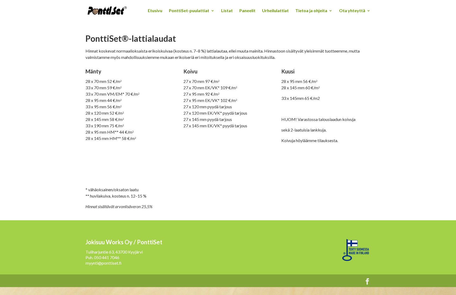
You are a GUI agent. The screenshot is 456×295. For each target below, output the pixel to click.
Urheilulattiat (275, 11)
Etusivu (155, 11)
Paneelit (247, 11)
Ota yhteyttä (352, 11)
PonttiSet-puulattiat (189, 11)
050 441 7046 (106, 257)
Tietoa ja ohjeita (311, 11)
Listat (227, 11)
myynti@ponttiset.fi (104, 262)
